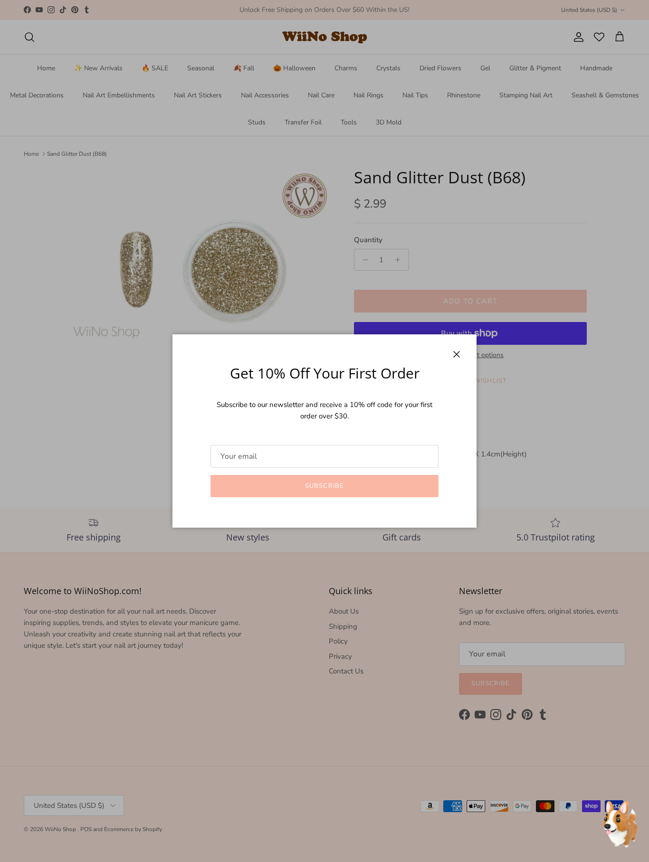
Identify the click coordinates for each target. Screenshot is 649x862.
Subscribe (324, 486)
